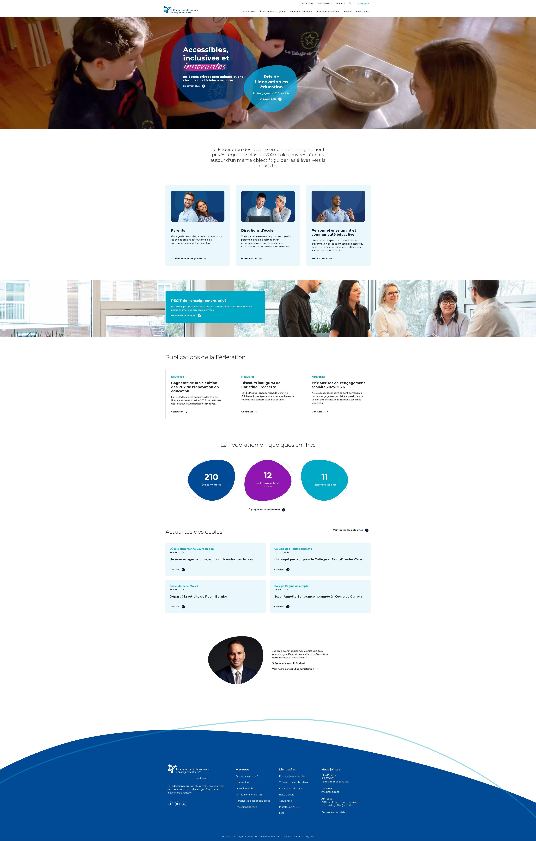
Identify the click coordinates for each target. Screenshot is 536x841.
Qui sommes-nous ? (247, 776)
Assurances (307, 4)
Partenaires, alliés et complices (253, 801)
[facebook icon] (171, 803)
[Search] (352, 3)
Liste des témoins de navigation (298, 836)
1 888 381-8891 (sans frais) (335, 781)
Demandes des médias (333, 812)
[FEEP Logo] (180, 10)
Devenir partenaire (246, 807)
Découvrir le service (183, 315)
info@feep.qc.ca (330, 792)
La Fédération (248, 11)
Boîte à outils (362, 11)
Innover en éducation (301, 11)
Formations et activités (327, 11)
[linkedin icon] (184, 803)
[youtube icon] (177, 803)
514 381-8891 (328, 778)
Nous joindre (324, 4)
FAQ (281, 813)
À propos (340, 4)
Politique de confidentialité (268, 836)
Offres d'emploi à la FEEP (250, 794)
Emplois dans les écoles (292, 776)
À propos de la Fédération (265, 509)
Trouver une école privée (186, 258)
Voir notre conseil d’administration (293, 669)
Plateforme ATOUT (290, 807)
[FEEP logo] (188, 771)
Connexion (363, 4)
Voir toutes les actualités (348, 530)
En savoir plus (191, 86)
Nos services (242, 782)
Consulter (177, 411)
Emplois (348, 11)
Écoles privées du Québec (272, 11)
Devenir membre (245, 788)
